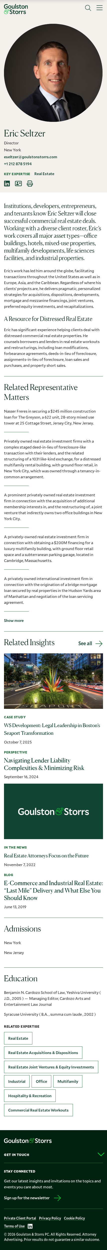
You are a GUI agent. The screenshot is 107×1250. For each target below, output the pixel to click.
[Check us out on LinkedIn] (30, 1226)
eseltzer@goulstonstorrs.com (30, 156)
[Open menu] (99, 7)
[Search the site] (88, 8)
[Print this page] (30, 183)
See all (85, 643)
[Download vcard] (18, 183)
